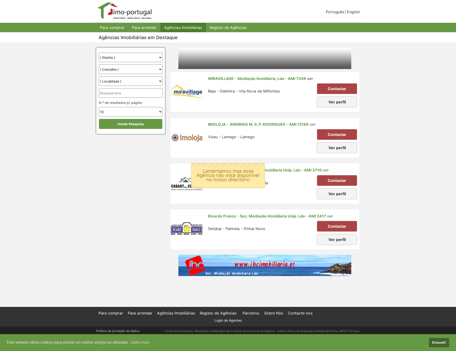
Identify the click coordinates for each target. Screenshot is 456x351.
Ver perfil (337, 102)
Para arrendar (144, 27)
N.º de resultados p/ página (120, 103)
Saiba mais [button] (139, 342)
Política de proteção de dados (118, 331)
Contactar (337, 88)
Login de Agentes (228, 320)
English (353, 11)
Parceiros (250, 313)
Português (335, 11)
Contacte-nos (300, 313)
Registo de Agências (228, 27)
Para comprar (112, 27)
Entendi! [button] (439, 342)
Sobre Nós (273, 313)
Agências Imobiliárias (183, 27)
